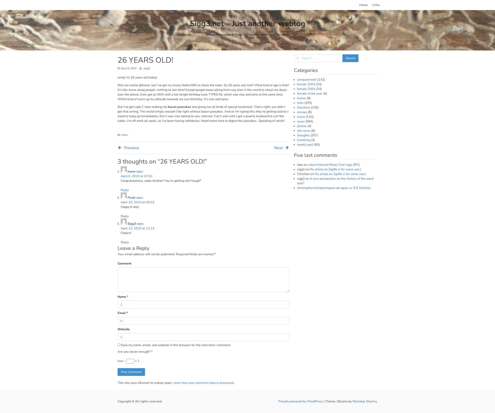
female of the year (309, 93)
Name (123, 297)
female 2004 (306, 89)
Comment (124, 263)
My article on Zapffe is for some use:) (335, 169)
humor (301, 98)
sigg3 (146, 68)
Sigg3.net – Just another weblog (247, 23)
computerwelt (307, 80)
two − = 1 (129, 361)
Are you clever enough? (135, 352)
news (124, 135)
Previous (131, 147)
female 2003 (306, 84)
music (301, 117)
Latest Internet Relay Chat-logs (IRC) (334, 165)
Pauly (132, 197)
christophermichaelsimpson (316, 188)
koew (132, 171)
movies (302, 112)
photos (302, 126)
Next (278, 147)
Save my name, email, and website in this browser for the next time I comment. (175, 345)
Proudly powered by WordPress (301, 401)
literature (303, 107)
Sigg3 (132, 224)
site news (304, 131)
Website (124, 329)
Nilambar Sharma (364, 401)
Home (363, 5)
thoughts (303, 135)
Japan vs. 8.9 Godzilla (355, 188)
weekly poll (305, 145)
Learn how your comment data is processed (203, 383)
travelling (303, 140)
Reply (125, 190)
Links (376, 5)
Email (123, 313)
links (300, 103)
